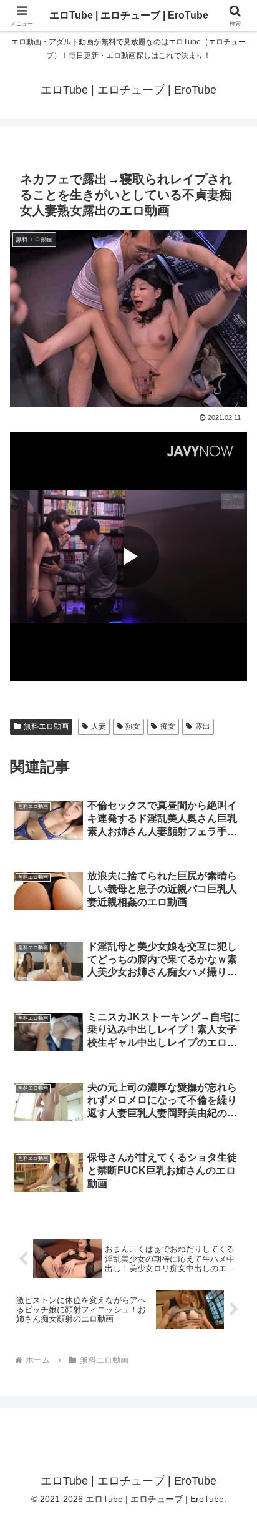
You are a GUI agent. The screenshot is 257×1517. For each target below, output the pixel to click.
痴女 (167, 726)
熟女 (132, 726)
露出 (202, 726)
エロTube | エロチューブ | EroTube (128, 15)
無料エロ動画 (46, 726)
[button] (231, 1472)
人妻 (98, 726)
